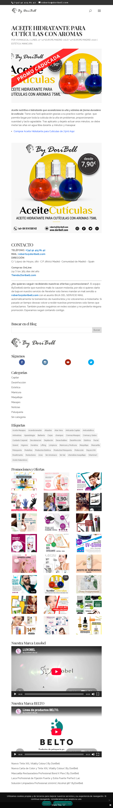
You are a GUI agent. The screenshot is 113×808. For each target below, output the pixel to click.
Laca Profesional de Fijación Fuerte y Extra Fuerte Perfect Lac (45, 778)
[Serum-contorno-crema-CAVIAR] (56, 564)
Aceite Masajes (19, 430)
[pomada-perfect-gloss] (24, 585)
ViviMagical (22, 40)
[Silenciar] (93, 694)
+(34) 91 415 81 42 (35, 250)
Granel (15, 445)
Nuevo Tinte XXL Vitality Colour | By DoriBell (35, 763)
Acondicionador (35, 430)
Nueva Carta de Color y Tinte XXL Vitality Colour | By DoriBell (44, 768)
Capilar (15, 377)
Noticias (15, 407)
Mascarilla (95, 445)
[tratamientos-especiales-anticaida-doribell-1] (24, 605)
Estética (16, 43)
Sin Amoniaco (51, 455)
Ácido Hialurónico (20, 460)
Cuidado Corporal (20, 440)
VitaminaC (93, 455)
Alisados (48, 430)
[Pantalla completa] (97, 694)
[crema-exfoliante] (56, 543)
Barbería (41, 435)
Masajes (15, 402)
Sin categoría (18, 417)
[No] (109, 800)
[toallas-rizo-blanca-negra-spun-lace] (56, 523)
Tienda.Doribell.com (23, 275)
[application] (56, 671)
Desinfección (18, 382)
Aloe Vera (59, 430)
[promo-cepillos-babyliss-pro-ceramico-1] (89, 523)
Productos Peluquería (63, 450)
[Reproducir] (15, 694)
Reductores (31, 455)
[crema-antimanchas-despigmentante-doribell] (89, 585)
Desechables (61, 440)
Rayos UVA (91, 450)
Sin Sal (62, 455)
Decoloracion (35, 440)
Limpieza (53, 445)
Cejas (50, 435)
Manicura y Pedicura (68, 445)
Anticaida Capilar (73, 430)
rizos (41, 455)
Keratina (34, 445)
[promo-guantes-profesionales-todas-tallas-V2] (24, 502)
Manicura (27, 43)
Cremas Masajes (73, 435)
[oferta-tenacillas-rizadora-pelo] (89, 502)
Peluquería (17, 412)
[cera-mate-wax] (89, 482)
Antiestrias (17, 435)
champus (59, 435)
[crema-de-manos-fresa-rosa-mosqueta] (24, 564)
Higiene (24, 445)
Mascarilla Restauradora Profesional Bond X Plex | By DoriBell (45, 773)
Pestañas (28, 450)
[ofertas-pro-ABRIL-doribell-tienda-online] (56, 605)
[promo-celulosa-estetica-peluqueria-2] (56, 626)
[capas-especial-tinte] (56, 502)
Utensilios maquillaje (77, 455)
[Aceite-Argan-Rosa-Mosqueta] (24, 626)
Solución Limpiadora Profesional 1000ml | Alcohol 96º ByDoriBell (47, 783)
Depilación (48, 440)
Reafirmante (18, 455)
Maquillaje (17, 397)
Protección (79, 450)
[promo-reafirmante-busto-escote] (56, 482)
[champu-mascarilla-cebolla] (24, 543)
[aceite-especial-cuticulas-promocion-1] (56, 585)
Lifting (43, 445)
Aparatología (29, 435)
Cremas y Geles (90, 435)
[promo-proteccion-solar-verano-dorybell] (24, 482)
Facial (96, 440)
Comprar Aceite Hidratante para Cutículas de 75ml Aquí (44, 131)
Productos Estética (43, 450)
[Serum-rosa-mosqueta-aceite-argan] (89, 626)
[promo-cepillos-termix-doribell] (89, 605)
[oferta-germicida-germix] (89, 543)
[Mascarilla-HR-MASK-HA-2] (24, 523)
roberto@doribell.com (31, 254)
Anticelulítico (88, 430)
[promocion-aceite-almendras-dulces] (89, 564)
